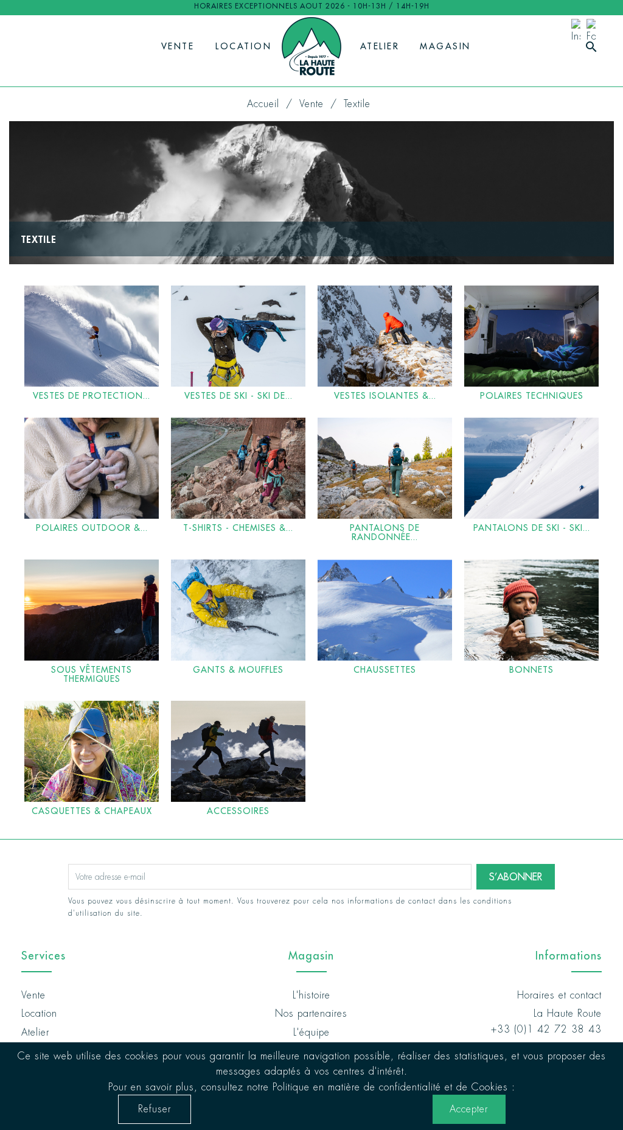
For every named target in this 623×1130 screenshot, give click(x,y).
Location (243, 46)
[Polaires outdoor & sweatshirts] (91, 468)
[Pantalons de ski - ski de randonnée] (531, 468)
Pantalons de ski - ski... (531, 527)
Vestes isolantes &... (385, 395)
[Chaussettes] (385, 610)
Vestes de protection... (91, 395)
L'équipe (311, 1032)
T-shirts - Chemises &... (238, 527)
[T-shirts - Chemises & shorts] (238, 468)
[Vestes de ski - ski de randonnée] (238, 336)
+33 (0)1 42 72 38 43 (546, 1029)
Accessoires (238, 810)
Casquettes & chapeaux (92, 810)
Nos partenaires (311, 1013)
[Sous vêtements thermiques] (91, 610)
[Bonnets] (531, 610)
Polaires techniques (531, 395)
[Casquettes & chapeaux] (91, 751)
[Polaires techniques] (531, 336)
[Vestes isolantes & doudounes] (385, 336)
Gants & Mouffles (238, 669)
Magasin (445, 46)
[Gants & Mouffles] (238, 610)
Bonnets (531, 669)
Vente (178, 46)
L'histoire (311, 995)
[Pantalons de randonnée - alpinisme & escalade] (385, 468)
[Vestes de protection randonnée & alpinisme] (91, 336)
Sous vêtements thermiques (91, 674)
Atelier (380, 46)
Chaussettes (384, 669)
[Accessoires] (238, 751)
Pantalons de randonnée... (385, 532)
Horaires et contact (559, 995)
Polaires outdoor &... (92, 527)
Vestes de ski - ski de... (238, 395)
